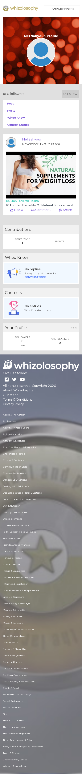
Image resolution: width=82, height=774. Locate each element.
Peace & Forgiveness (14, 655)
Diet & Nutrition (11, 505)
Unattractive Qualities (15, 759)
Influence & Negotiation (15, 583)
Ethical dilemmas (12, 518)
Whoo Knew (16, 117)
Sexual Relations (12, 707)
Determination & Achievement (20, 499)
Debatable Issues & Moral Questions (22, 492)
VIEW (74, 327)
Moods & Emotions (13, 622)
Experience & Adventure (16, 525)
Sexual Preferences (13, 701)
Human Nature (11, 564)
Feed (10, 103)
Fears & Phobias (11, 538)
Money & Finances (13, 616)
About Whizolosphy (18, 390)
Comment (43, 210)
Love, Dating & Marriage (16, 603)
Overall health (29, 201)
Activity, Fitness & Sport (16, 427)
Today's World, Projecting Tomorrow (23, 746)
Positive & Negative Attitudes (19, 681)
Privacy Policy (13, 404)
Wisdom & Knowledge (15, 766)
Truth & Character (13, 753)
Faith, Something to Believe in (19, 531)
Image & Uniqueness (14, 570)
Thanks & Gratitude (13, 720)
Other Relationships (14, 635)
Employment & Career (15, 512)
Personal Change (12, 662)
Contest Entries (18, 125)
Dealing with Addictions (16, 486)
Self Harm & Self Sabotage (17, 694)
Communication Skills (15, 466)
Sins (5, 714)
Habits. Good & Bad (13, 551)
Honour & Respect (13, 557)
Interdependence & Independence (21, 590)
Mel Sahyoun (32, 139)
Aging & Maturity (12, 434)
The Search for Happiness (16, 733)
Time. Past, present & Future (18, 740)
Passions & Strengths (14, 648)
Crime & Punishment (14, 473)
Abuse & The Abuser (14, 414)
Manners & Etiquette (14, 609)
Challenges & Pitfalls (14, 453)
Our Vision (10, 395)
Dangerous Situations (15, 479)
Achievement (10, 421)
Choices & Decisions (13, 460)
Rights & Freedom (13, 688)
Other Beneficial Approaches (18, 629)
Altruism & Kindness (14, 440)
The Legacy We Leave (14, 727)
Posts (11, 110)
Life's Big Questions (13, 596)
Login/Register (62, 9)
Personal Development (15, 668)
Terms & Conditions (17, 399)
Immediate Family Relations (18, 577)
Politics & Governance (15, 675)
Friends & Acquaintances (16, 544)
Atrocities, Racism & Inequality (19, 447)
